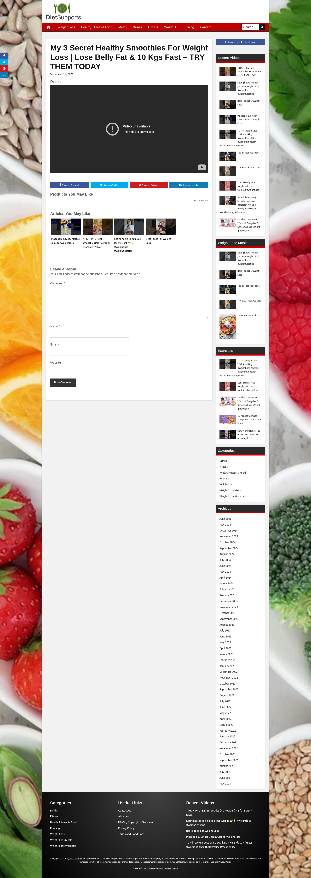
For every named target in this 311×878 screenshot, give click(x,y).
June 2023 (225, 636)
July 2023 (225, 630)
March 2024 (226, 583)
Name (55, 326)
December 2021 (228, 742)
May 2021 (225, 783)
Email (54, 344)
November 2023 (228, 607)
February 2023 (227, 659)
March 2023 (226, 654)
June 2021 (225, 777)
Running (188, 27)
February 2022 (227, 730)
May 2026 (225, 524)
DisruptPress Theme (168, 868)
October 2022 (227, 683)
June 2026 (225, 518)
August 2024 (226, 554)
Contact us (124, 810)
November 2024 (228, 536)
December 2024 (228, 530)
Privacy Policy (126, 828)
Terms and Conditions (131, 834)
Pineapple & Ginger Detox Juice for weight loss (213, 836)
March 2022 (226, 724)
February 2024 (227, 589)
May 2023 (225, 642)
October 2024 (227, 542)
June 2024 (225, 565)
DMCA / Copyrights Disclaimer (136, 822)
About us (123, 816)
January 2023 (227, 665)
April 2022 (225, 718)
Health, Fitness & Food (96, 27)
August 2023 (226, 624)
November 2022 (228, 677)
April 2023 (225, 648)
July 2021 (225, 771)
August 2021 (226, 765)
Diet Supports (75, 859)
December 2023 (228, 601)
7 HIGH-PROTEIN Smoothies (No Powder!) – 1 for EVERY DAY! (97, 242)
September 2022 (228, 689)
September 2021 (228, 760)
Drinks (137, 27)
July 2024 (225, 560)
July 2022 (225, 701)
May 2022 (225, 713)
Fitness (153, 27)
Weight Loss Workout (232, 496)
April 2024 (225, 577)
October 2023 (227, 612)
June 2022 (225, 707)
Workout (170, 27)
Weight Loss (66, 27)
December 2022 (228, 671)
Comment (57, 283)
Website (55, 362)
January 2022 (227, 736)
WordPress (149, 868)
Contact (205, 27)
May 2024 (225, 571)
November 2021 (228, 748)
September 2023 (228, 618)
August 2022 (226, 695)
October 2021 (227, 754)
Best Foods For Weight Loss (202, 830)
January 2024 (227, 595)
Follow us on (240, 42)
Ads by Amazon (201, 200)
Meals (122, 27)
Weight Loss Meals (230, 490)
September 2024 (228, 548)
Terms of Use (208, 862)
